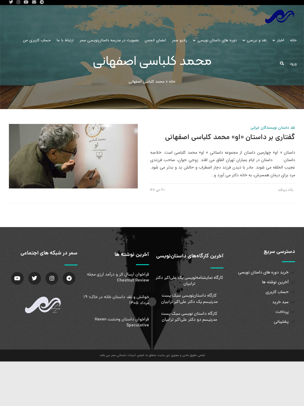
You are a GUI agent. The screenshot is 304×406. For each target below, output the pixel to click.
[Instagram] (51, 278)
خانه (172, 81)
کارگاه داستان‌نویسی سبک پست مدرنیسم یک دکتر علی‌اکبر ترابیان (189, 298)
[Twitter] (34, 278)
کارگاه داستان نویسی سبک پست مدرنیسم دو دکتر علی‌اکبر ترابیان (189, 317)
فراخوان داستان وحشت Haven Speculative (122, 322)
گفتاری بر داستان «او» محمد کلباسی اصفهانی (230, 137)
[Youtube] (17, 278)
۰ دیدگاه (284, 190)
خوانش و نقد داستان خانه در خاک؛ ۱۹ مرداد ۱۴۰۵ (116, 300)
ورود (293, 64)
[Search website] (282, 63)
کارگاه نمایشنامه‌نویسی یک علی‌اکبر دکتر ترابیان (189, 281)
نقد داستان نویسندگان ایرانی (273, 127)
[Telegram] (69, 278)
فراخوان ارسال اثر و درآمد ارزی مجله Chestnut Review (118, 277)
